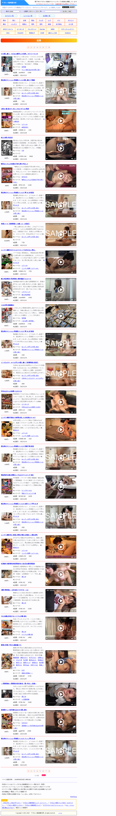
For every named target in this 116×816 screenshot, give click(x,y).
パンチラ (14, 24)
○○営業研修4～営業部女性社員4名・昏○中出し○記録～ (19, 683)
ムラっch (24, 124)
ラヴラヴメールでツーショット (53, 805)
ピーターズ (20, 29)
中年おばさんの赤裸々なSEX (31, 407)
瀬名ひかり (24, 657)
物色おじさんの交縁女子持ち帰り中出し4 (14, 164)
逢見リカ (19, 662)
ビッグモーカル (27, 490)
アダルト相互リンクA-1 (15, 805)
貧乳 (41, 24)
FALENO (20, 33)
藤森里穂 (16, 657)
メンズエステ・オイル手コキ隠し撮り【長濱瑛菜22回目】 (20, 362)
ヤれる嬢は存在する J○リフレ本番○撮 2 (14, 616)
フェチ (41, 20)
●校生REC (25, 127)
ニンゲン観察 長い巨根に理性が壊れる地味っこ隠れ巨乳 (19, 535)
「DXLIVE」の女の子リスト (11, 803)
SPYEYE (24, 177)
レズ (49, 20)
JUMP (42, 33)
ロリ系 (71, 24)
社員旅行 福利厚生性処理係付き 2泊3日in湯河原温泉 (18, 563)
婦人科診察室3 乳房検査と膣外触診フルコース (16, 279)
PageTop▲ (73, 796)
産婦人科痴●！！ (27, 673)
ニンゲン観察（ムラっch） (30, 268)
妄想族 (24, 67)
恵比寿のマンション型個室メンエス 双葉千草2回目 (17, 446)
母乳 (32, 24)
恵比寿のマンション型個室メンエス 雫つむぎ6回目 (17, 192)
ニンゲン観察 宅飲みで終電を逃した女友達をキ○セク (18, 417)
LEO (23, 670)
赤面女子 (32, 33)
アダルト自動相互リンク (33, 805)
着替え (24, 24)
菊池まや (16, 430)
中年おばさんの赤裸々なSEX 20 (11, 391)
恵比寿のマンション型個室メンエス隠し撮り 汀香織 (18, 80)
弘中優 (25, 660)
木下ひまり (32, 657)
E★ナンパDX (52, 33)
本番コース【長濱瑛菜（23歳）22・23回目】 (15, 224)
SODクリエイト (8, 29)
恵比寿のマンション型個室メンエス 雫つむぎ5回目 (17, 331)
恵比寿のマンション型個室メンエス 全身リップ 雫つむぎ (19, 503)
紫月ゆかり (32, 660)
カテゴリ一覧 (9, 16)
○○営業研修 (25, 699)
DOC (8, 33)
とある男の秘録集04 (7, 305)
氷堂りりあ (34, 665)
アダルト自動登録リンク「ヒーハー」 (35, 803)
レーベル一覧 (28, 16)
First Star (42, 29)
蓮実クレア (27, 662)
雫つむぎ (16, 205)
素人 (13, 20)
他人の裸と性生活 (7, 137)
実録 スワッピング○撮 (29, 493)
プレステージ (32, 29)
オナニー (71, 20)
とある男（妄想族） (28, 321)
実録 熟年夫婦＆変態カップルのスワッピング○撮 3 (17, 475)
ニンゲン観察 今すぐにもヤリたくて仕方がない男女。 (18, 250)
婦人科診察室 (26, 294)
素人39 (24, 576)
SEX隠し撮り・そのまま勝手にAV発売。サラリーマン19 (19, 54)
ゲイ (58, 20)
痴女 (32, 20)
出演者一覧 (46, 16)
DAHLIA (68, 33)
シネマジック (26, 292)
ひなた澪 (19, 660)
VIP (23, 150)
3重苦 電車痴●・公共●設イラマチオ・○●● (14, 590)
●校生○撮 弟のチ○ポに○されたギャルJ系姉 (15, 109)
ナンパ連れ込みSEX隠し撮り (31, 70)
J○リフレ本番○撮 (27, 634)
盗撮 (49, 24)
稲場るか (35, 662)
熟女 (4, 20)
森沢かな (19, 665)
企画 (24, 20)
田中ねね (26, 665)
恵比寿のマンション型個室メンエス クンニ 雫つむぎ (18, 738)
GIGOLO (24, 723)
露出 (4, 24)
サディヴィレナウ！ (67, 29)
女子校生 (59, 24)
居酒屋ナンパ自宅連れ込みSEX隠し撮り (14, 710)
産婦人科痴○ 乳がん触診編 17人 (11, 645)
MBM (52, 29)
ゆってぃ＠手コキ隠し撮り (30, 93)
